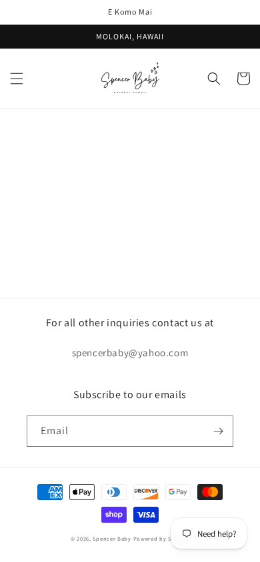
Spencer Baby (112, 538)
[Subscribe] (218, 431)
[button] (16, 78)
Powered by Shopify (161, 538)
